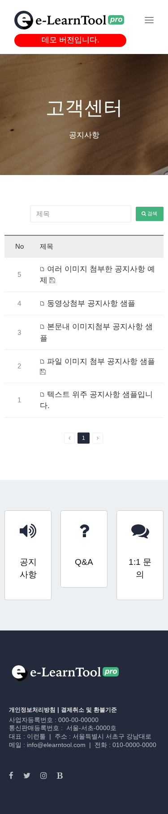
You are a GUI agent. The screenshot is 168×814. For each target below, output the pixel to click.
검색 (151, 213)
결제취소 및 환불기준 (89, 709)
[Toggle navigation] (149, 20)
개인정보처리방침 (32, 709)
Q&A (84, 562)
